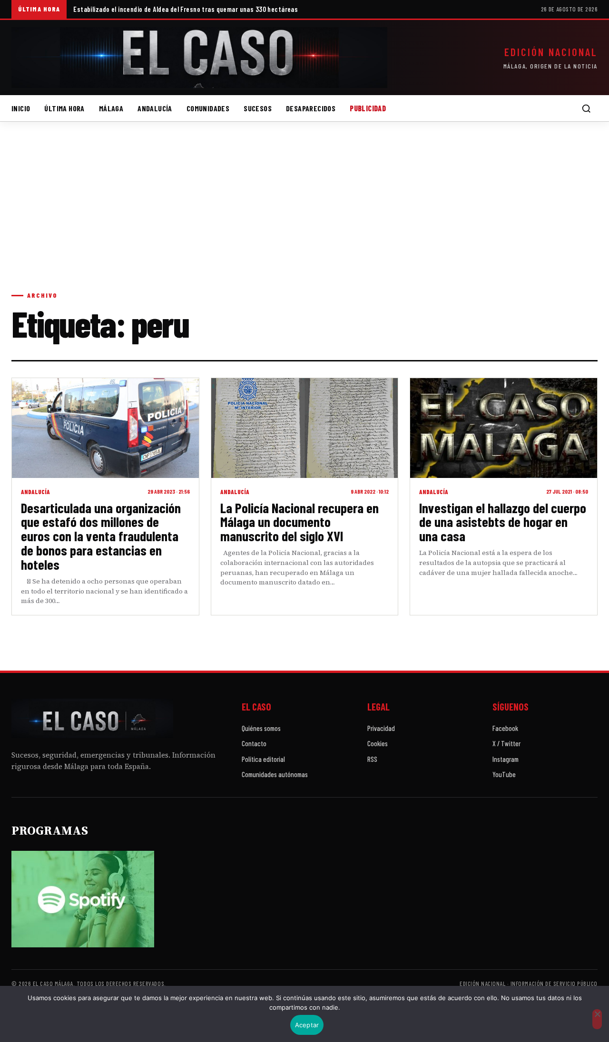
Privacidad (381, 728)
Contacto (254, 743)
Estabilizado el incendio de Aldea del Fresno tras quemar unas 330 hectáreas (185, 9)
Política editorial (263, 759)
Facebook (505, 728)
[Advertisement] (304, 215)
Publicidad (368, 108)
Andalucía (155, 108)
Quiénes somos (261, 728)
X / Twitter (506, 743)
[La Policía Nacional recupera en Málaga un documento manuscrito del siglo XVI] (304, 428)
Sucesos (258, 108)
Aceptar (307, 1025)
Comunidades (208, 108)
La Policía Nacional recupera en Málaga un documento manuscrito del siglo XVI (299, 522)
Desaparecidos (310, 108)
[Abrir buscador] (586, 108)
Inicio (20, 108)
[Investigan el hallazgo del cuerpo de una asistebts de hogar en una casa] (503, 428)
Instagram (505, 759)
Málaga (111, 108)
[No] (597, 1019)
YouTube (504, 774)
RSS (372, 759)
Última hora (64, 108)
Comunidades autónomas (275, 774)
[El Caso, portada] (199, 57)
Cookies (377, 743)
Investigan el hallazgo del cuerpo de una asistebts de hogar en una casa (502, 522)
